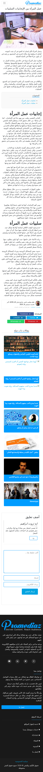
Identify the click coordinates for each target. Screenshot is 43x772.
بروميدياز (38, 307)
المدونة (35, 746)
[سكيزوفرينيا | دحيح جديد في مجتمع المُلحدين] (21, 469)
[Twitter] (26, 661)
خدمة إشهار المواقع (31, 724)
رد (33, 538)
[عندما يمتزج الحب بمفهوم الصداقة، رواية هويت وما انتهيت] (21, 387)
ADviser (35, 735)
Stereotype (34, 501)
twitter (32, 318)
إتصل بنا (21, 707)
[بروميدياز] (33, 3)
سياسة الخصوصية (21, 761)
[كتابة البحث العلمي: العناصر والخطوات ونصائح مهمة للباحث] (21, 346)
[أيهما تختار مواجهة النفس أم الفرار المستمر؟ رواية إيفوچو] (21, 362)
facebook (24, 314)
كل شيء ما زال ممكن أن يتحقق (27, 428)
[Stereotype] (21, 495)
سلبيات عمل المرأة (28, 103)
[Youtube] (9, 661)
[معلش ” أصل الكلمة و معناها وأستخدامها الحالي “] (21, 446)
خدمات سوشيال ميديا (30, 730)
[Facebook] (34, 661)
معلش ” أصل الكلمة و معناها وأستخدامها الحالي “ (22, 452)
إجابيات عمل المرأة (28, 101)
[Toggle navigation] (4, 3)
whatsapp (14, 321)
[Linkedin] (18, 661)
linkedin (16, 318)
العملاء (36, 741)
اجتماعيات (33, 307)
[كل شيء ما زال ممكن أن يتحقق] (21, 423)
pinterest (31, 321)
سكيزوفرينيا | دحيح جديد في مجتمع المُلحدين (23, 477)
